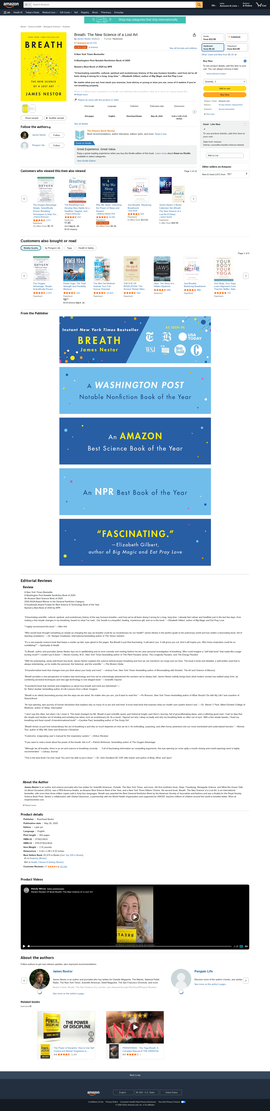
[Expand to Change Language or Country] (131, 1092)
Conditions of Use (95, 1102)
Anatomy (66, 27)
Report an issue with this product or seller (98, 100)
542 (138, 293)
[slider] (129, 946)
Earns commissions (55, 888)
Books (23, 27)
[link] (46, 209)
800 (199, 290)
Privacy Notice (112, 1102)
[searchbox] (114, 5)
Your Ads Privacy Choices (169, 1102)
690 (169, 290)
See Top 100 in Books (71, 855)
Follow (56, 135)
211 (78, 293)
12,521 (110, 293)
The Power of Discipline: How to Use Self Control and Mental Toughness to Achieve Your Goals (74, 1050)
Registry (85, 12)
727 (229, 293)
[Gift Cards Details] (71, 12)
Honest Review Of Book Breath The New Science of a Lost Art (62, 891)
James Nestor (84, 38)
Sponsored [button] (25, 1006)
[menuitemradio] (241, 946)
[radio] (213, 38)
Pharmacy (106, 12)
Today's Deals (32, 12)
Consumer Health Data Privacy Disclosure (138, 1102)
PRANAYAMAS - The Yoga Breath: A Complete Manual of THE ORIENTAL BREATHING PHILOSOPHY (140, 1050)
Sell (76, 12)
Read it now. (161, 134)
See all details (81, 123)
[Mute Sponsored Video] (91, 1040)
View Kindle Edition (86, 161)
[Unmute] (246, 946)
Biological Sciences (52, 27)
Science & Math (34, 27)
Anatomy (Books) (38, 858)
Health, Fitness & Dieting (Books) (47, 862)
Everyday (118, 12)
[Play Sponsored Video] (135, 1027)
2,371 (49, 293)
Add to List (213, 155)
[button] (6, 12)
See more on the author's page (68, 993)
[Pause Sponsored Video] (91, 1034)
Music (95, 12)
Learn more (161, 153)
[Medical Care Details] (57, 12)
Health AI (17, 12)
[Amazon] (11, 5)
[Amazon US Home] (93, 1093)
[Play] (23, 946)
